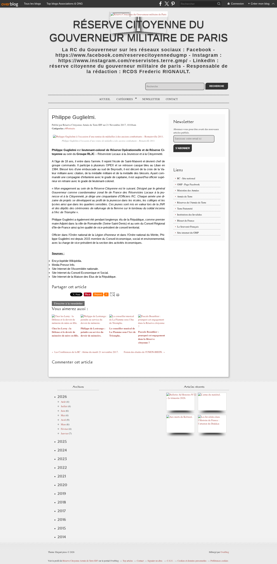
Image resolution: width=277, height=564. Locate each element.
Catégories (123, 99)
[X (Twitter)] (166, 4)
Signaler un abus (155, 560)
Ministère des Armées (188, 190)
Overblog (224, 551)
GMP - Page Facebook (188, 184)
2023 (62, 459)
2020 (62, 485)
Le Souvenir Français (188, 226)
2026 (62, 396)
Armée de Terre (184, 196)
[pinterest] (173, 4)
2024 (62, 450)
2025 (62, 441)
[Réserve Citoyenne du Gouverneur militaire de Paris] (138, 14)
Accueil (104, 99)
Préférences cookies (219, 560)
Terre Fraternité (185, 208)
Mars (63, 424)
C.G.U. (170, 560)
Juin (63, 410)
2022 (62, 467)
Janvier (64, 433)
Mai (63, 415)
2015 (61, 528)
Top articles (128, 560)
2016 (61, 519)
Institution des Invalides (189, 214)
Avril (63, 419)
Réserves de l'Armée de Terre (191, 202)
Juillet (64, 406)
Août (63, 401)
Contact (172, 99)
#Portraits (70, 128)
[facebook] (160, 4)
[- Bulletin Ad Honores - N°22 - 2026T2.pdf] (181, 398)
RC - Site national (186, 178)
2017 (61, 511)
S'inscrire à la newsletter (68, 303)
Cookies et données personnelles (192, 560)
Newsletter (151, 99)
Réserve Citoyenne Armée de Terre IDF (80, 560)
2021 (61, 476)
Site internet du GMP (188, 232)
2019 (61, 493)
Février (64, 429)
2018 (61, 502)
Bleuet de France (185, 220)
